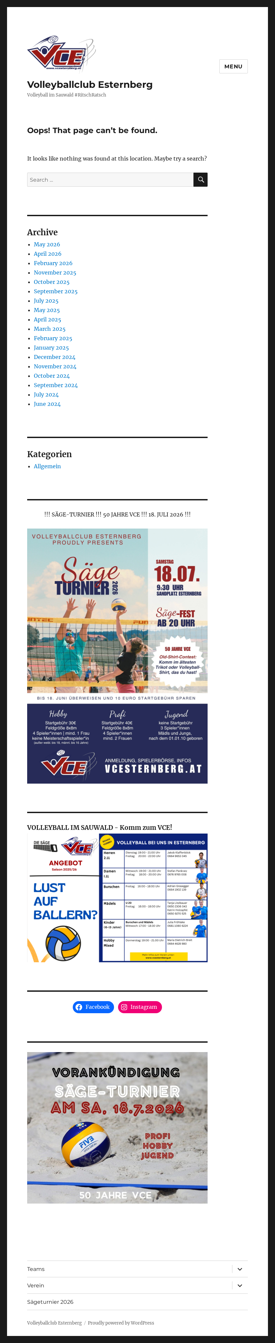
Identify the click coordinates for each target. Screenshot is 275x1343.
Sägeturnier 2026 (50, 1302)
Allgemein (47, 466)
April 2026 (48, 253)
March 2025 (50, 328)
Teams (36, 1269)
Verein (35, 1285)
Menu (233, 66)
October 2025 (52, 282)
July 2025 (46, 300)
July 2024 (46, 394)
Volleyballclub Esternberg (90, 84)
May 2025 (47, 310)
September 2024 (56, 385)
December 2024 (54, 357)
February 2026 (53, 263)
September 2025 (56, 291)
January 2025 (51, 347)
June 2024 (47, 404)
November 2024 (55, 366)
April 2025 (47, 319)
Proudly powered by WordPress (121, 1323)
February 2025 (53, 338)
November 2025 (55, 272)
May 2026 (47, 244)
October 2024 (52, 375)
